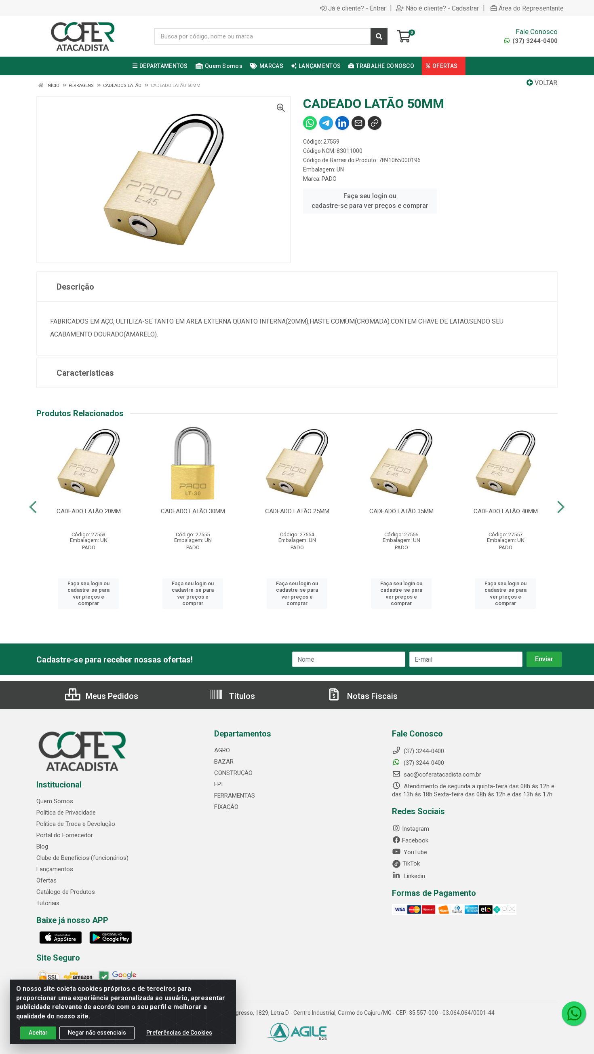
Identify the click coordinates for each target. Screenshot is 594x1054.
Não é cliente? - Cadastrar (442, 8)
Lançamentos (54, 869)
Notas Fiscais (371, 696)
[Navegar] (33, 507)
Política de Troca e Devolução (75, 824)
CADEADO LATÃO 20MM (89, 511)
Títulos (241, 696)
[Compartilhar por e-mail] (358, 123)
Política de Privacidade (66, 812)
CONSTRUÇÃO (233, 773)
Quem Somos (54, 801)
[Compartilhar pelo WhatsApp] (310, 123)
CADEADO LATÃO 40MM (506, 511)
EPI (218, 784)
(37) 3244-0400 (534, 40)
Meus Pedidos (111, 696)
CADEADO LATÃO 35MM (401, 511)
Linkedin (413, 876)
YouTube (414, 852)
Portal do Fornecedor (64, 835)
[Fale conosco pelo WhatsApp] (574, 1013)
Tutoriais (47, 903)
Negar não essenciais (97, 1032)
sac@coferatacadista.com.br (441, 774)
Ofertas (46, 880)
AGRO (222, 750)
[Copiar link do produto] (374, 123)
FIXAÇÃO (226, 807)
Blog (42, 846)
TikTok (410, 863)
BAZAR (224, 761)
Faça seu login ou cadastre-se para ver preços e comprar (370, 201)
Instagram (415, 828)
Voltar (545, 83)
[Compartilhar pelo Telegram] (326, 123)
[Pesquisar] (379, 36)
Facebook (415, 840)
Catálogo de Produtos (65, 891)
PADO (329, 179)
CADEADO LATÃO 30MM (193, 511)
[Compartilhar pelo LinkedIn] (342, 123)
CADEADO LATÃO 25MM (297, 511)
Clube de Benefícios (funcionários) (82, 857)
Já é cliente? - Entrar (357, 8)
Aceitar (38, 1032)
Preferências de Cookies (179, 1032)
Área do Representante (531, 8)
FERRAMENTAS (234, 795)
